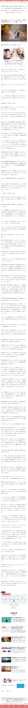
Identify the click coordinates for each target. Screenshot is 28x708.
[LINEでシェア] (22, 598)
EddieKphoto (19, 40)
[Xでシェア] (6, 598)
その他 (3, 592)
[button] (14, 601)
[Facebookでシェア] (14, 598)
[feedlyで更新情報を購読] (13, 607)
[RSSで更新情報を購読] (15, 607)
